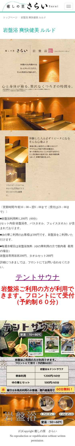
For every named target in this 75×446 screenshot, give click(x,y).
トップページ (10, 17)
